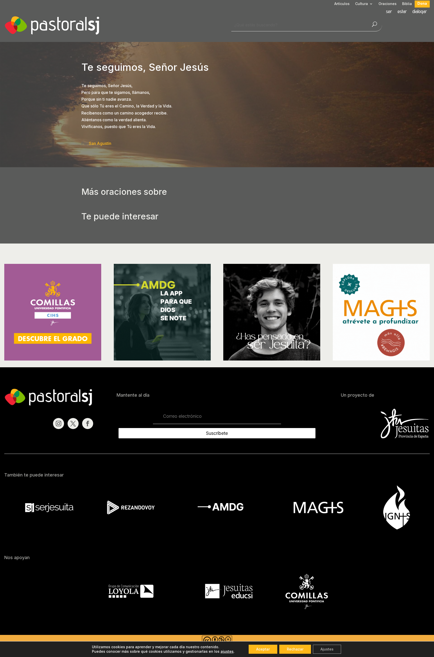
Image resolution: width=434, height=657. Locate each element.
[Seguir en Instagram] (58, 423)
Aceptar (263, 649)
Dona (422, 4)
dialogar (419, 12)
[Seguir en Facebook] (87, 423)
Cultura (361, 4)
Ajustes (327, 649)
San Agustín (100, 143)
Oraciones (387, 4)
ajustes (227, 651)
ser (389, 12)
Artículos (342, 4)
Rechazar (295, 649)
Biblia (407, 4)
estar (402, 12)
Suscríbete (217, 433)
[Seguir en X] (73, 423)
